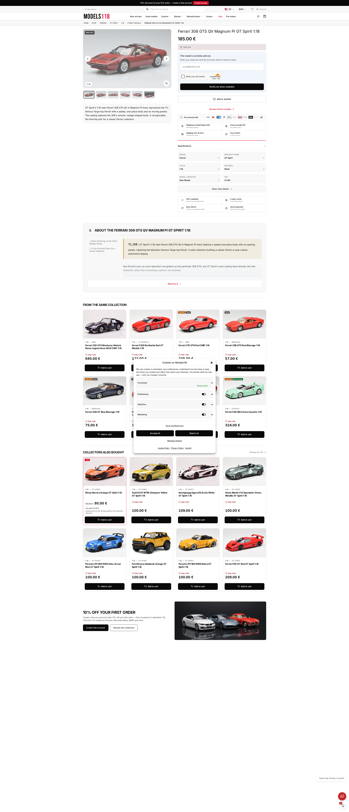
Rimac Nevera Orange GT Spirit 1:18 (103, 492)
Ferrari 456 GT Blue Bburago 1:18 (102, 412)
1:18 (122, 23)
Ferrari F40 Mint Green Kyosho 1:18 (243, 412)
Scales (209, 16)
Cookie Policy (164, 448)
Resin (227, 169)
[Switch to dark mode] (258, 16)
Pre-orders (231, 16)
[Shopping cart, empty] (265, 16)
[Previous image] (88, 59)
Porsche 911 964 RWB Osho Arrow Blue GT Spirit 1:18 (103, 565)
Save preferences (174, 426)
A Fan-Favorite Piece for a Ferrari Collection (102, 249)
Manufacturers (193, 16)
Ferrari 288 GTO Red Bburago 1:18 (242, 345)
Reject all (194, 433)
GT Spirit (114, 23)
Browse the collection (123, 628)
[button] (211, 362)
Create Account (201, 3)
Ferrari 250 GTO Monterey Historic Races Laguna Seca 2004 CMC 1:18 (103, 347)
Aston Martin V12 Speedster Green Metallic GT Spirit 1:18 (243, 494)
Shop (94, 23)
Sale (220, 16)
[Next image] (166, 59)
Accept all (155, 433)
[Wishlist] (252, 9)
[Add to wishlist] (122, 312)
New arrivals (136, 16)
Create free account (95, 628)
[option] (89, 95)
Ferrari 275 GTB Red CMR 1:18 (194, 345)
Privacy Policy (177, 448)
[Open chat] (342, 796)
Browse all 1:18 (256, 452)
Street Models (134, 23)
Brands (177, 16)
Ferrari (103, 23)
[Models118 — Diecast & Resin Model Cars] (96, 16)
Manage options (174, 441)
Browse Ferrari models (220, 109)
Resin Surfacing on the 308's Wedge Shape (103, 242)
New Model (185, 180)
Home (86, 23)
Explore (164, 16)
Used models (151, 16)
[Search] (147, 9)
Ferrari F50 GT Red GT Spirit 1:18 (241, 564)
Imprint (188, 448)
